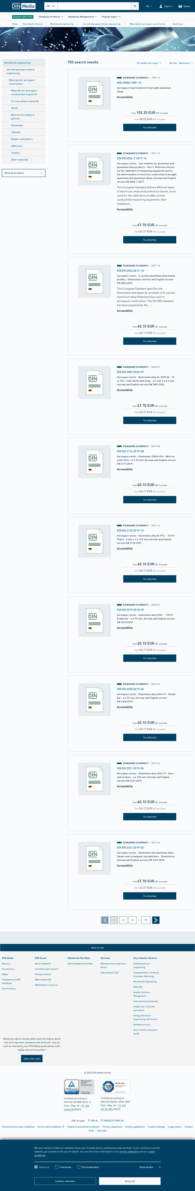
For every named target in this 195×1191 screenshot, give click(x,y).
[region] (97, 1160)
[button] (166, 6)
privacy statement (129, 1151)
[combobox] (98, 6)
